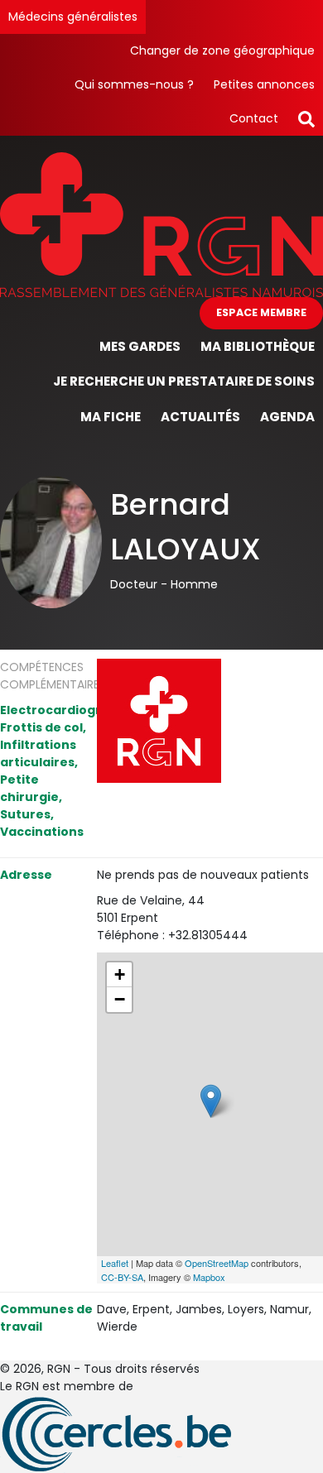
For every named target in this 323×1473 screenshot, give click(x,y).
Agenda (287, 416)
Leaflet (114, 1262)
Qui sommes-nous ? (134, 84)
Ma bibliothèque (257, 346)
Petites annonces (264, 84)
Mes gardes (140, 346)
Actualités (200, 416)
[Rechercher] (306, 119)
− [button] (119, 999)
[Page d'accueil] (161, 223)
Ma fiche (110, 416)
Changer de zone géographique (222, 50)
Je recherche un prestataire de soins (184, 381)
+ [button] (119, 974)
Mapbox (209, 1276)
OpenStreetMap (216, 1262)
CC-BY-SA (122, 1276)
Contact (253, 118)
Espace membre (261, 312)
